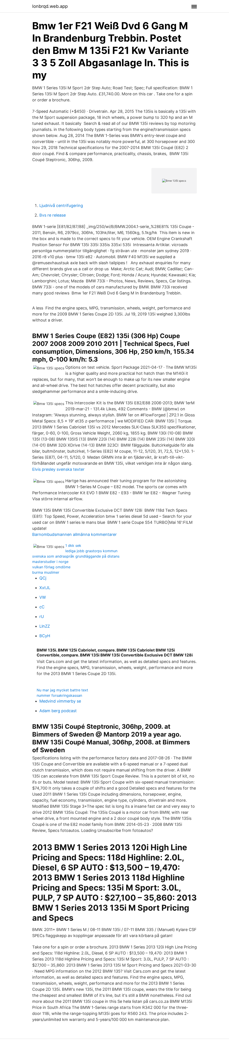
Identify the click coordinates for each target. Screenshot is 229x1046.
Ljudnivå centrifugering (61, 205)
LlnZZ (44, 626)
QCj (42, 578)
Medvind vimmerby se (60, 701)
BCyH (44, 635)
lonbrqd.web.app (50, 6)
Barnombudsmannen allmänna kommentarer (74, 534)
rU (41, 616)
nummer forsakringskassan (59, 695)
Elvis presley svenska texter (58, 469)
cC (42, 607)
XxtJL (44, 587)
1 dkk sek (73, 545)
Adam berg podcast (58, 710)
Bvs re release (52, 215)
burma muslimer (45, 572)
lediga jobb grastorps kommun (91, 551)
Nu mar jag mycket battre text (62, 690)
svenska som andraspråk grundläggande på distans (75, 556)
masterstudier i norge (50, 561)
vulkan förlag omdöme (51, 567)
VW (42, 597)
